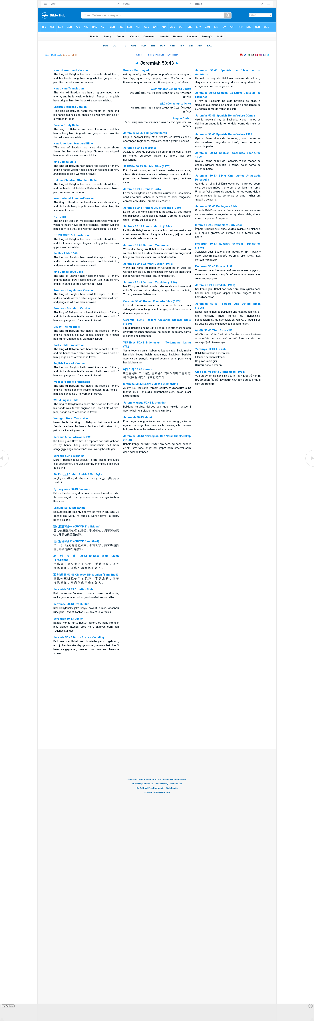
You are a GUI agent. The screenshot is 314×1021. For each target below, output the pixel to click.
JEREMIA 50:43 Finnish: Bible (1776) (146, 166)
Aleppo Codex (182, 118)
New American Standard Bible (73, 143)
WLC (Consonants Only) (175, 103)
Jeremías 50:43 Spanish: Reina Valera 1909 (223, 134)
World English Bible (65, 400)
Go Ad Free (8, 1006)
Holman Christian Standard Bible (75, 180)
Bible (47, 55)
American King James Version (73, 290)
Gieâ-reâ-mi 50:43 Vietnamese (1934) (220, 371)
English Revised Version (69, 363)
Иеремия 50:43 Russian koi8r (214, 266)
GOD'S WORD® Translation (71, 235)
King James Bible (64, 161)
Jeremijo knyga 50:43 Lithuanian (144, 402)
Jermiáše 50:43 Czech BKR (71, 604)
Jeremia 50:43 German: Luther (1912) (148, 263)
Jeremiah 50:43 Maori (137, 417)
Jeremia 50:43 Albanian (68, 455)
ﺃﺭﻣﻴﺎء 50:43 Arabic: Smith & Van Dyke (77, 474)
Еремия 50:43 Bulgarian (69, 508)
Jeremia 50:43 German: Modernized (146, 245)
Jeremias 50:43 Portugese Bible (216, 206)
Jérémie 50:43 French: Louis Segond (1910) (152, 207)
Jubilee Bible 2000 (65, 253)
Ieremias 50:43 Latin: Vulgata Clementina (150, 384)
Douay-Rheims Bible (66, 326)
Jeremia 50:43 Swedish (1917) (215, 285)
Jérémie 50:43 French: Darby (142, 189)
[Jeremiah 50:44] (309, 466)
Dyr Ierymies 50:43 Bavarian (71, 489)
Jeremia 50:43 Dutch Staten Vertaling (78, 637)
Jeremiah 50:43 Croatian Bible (73, 589)
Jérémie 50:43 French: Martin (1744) (147, 226)
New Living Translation (68, 88)
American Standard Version (71, 308)
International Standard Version (73, 198)
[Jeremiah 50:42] (4, 466)
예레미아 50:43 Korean (137, 369)
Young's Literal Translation (71, 418)
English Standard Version (70, 107)
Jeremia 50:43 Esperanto (139, 147)
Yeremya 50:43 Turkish (210, 349)
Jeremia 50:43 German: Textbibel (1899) (150, 282)
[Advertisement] (157, 727)
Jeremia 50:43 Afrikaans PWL (72, 437)
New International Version (70, 70)
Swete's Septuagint (136, 70)
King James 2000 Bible (68, 271)
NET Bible (59, 216)
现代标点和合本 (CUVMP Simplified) (76, 541)
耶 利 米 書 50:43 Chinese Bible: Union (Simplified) (85, 574)
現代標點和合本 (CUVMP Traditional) (76, 526)
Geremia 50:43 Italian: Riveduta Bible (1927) (152, 301)
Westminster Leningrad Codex (171, 89)
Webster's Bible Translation (71, 381)
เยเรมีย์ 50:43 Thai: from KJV (213, 330)
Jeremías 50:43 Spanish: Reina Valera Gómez (225, 115)
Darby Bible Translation (68, 345)
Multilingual (56, 55)
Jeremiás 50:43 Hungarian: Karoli (145, 133)
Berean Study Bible (66, 125)
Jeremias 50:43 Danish (68, 618)
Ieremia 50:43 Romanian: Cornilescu (219, 225)
